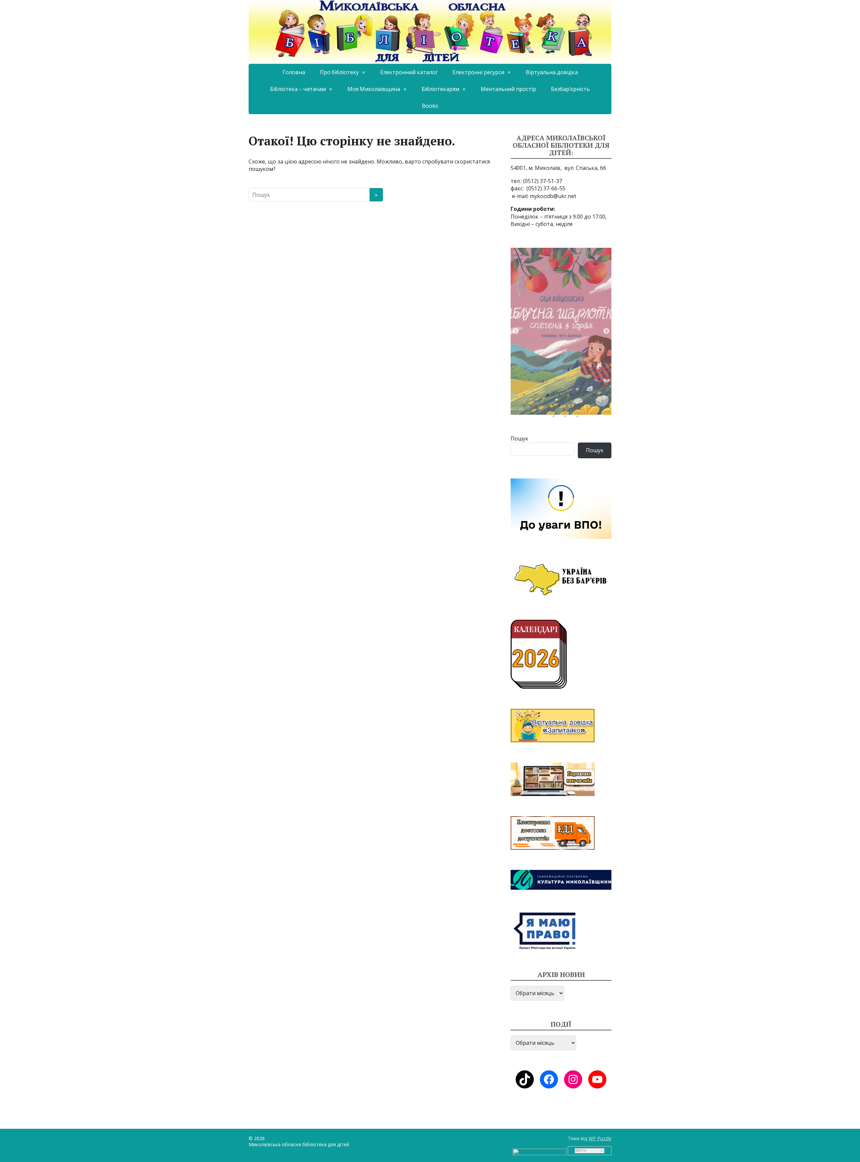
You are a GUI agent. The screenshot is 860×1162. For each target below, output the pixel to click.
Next (606, 331)
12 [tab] (561, 407)
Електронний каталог (409, 72)
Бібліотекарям (440, 89)
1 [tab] (525, 396)
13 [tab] (572, 407)
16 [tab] (608, 407)
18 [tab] (567, 418)
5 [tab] (572, 396)
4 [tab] (561, 396)
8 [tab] (608, 396)
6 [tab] (584, 396)
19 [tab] (578, 418)
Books (430, 105)
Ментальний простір (508, 89)
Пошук (519, 438)
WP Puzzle (600, 1138)
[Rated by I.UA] (539, 1151)
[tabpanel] (561, 331)
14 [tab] (584, 407)
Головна (294, 72)
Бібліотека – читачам (298, 89)
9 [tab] (525, 407)
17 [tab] (555, 418)
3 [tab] (549, 396)
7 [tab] (596, 396)
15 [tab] (596, 407)
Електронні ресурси (478, 72)
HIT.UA (580, 1150)
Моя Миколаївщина (373, 89)
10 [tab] (537, 407)
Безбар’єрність (570, 89)
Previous (515, 331)
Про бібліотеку (339, 72)
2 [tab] (537, 396)
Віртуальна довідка (552, 72)
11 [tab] (549, 407)
